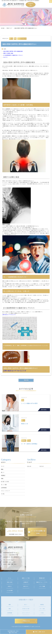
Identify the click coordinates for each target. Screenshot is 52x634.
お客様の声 (25, 582)
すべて (2, 466)
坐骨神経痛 (3, 487)
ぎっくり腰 (3, 484)
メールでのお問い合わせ (38, 532)
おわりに (5, 57)
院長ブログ (9, 28)
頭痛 (2, 478)
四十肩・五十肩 (5, 481)
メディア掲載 (42, 586)
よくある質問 (9, 590)
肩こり (2, 472)
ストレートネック (5, 491)
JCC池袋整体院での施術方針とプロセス (13, 55)
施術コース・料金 (26, 578)
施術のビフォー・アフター (42, 582)
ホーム (9, 578)
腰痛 (2, 469)
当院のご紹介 (9, 582)
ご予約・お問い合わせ (39, 632)
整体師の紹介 (42, 578)
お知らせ (10, 586)
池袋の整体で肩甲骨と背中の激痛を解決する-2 (20, 369)
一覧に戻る (26, 380)
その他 (2, 494)
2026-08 (29, 466)
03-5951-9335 (13, 632)
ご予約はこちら (26, 621)
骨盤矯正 (3, 475)
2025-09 (41, 466)
